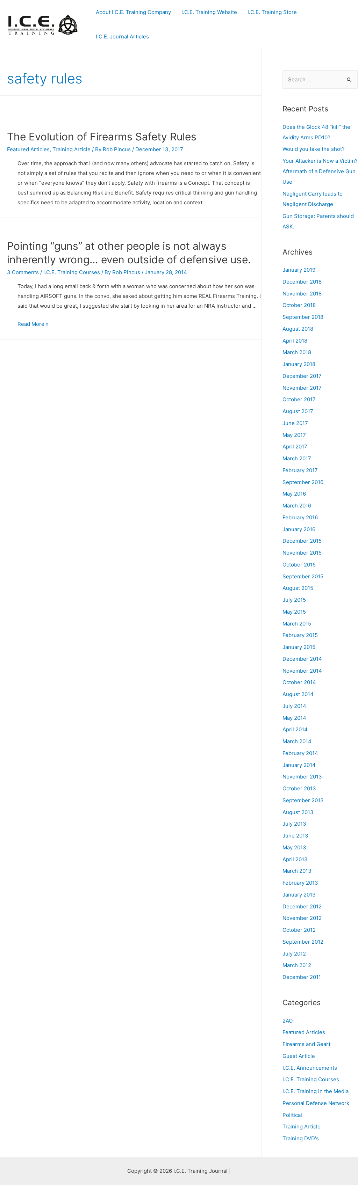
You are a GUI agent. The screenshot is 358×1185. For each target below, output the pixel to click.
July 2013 (294, 823)
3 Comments (23, 272)
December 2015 (302, 540)
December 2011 (301, 977)
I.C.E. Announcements (309, 1068)
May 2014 (294, 718)
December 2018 (302, 281)
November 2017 (302, 388)
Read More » (33, 324)
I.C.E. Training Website (209, 12)
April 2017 (294, 446)
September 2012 (302, 941)
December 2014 (302, 659)
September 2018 (302, 317)
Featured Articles (28, 149)
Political (292, 1115)
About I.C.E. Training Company (133, 12)
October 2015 (299, 564)
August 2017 (297, 411)
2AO (287, 1020)
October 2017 (299, 399)
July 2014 (294, 706)
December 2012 (302, 906)
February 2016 (300, 517)
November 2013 (302, 776)
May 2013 (294, 847)
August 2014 (298, 694)
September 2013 (303, 800)
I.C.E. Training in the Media (315, 1091)
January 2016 (298, 529)
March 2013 (297, 871)
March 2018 (296, 352)
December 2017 (302, 376)
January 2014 (299, 765)
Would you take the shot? (313, 149)
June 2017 (295, 423)
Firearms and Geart (306, 1044)
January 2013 (299, 894)
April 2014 (295, 729)
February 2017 (300, 470)
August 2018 (297, 328)
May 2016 (294, 493)
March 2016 (296, 505)
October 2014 (299, 682)
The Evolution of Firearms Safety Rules (101, 136)
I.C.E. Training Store (272, 12)
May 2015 (294, 611)
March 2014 (297, 741)
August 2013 (298, 812)
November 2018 (302, 293)
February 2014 (300, 753)
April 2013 (295, 859)
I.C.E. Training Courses (71, 272)
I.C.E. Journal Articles (122, 36)
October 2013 (299, 788)
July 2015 (294, 600)
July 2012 (294, 953)
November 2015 (302, 552)
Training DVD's (300, 1138)
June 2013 (295, 835)
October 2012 (299, 930)
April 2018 (294, 340)
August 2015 (297, 588)
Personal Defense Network (315, 1103)
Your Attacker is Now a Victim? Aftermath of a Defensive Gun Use (320, 171)
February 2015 (300, 635)
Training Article (71, 149)
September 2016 (302, 482)
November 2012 (302, 918)
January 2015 (298, 647)
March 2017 (296, 458)
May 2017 (294, 435)
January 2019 (298, 269)
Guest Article (298, 1056)
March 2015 (296, 623)
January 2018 (298, 364)
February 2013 (300, 882)
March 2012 (296, 965)
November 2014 (302, 670)
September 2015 (302, 576)
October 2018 (299, 305)
